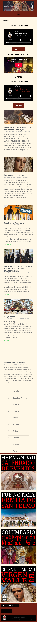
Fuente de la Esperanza (14, 223)
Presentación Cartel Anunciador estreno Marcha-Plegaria (17, 128)
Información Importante (14, 175)
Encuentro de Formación (14, 362)
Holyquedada (9, 317)
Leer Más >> (7, 153)
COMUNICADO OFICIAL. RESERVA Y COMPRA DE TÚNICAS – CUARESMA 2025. (18, 268)
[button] (18, 14)
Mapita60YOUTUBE (18, 77)
